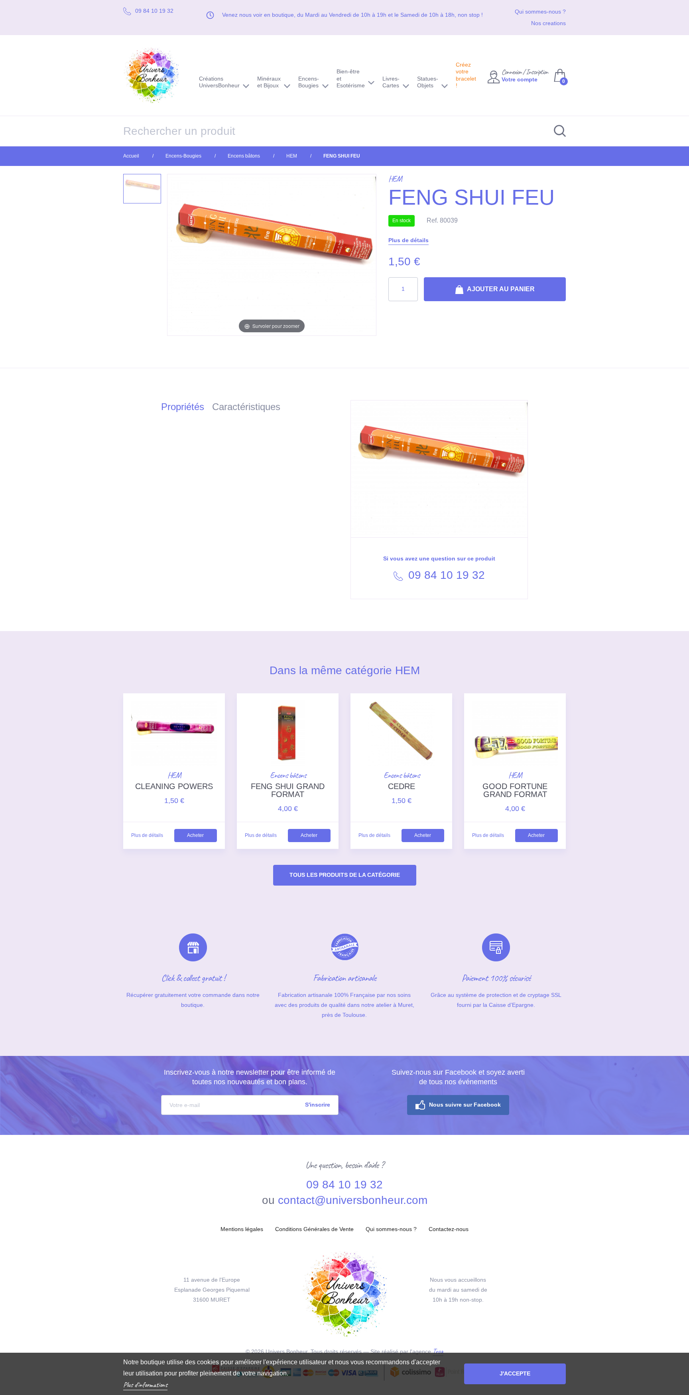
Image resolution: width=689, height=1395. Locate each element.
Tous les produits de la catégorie (344, 875)
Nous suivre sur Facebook (465, 1104)
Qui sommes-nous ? (540, 11)
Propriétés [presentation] (182, 406)
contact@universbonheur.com (352, 1200)
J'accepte (515, 1373)
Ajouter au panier (500, 289)
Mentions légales (241, 1229)
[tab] (186, 408)
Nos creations (548, 23)
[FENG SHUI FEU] (142, 188)
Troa (438, 1351)
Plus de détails (408, 240)
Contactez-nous (449, 1229)
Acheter (195, 835)
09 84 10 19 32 (445, 575)
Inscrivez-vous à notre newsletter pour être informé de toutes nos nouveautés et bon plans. (249, 1077)
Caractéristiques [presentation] (246, 406)
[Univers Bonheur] (155, 75)
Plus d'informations (145, 1384)
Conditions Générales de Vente (314, 1229)
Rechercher (556, 131)
